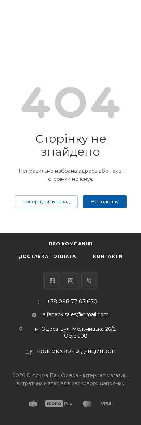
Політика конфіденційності (76, 351)
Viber (89, 280)
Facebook (52, 280)
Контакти (107, 256)
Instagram (70, 280)
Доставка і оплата (47, 256)
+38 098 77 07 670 (72, 301)
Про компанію (70, 243)
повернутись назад (46, 201)
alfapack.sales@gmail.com (76, 314)
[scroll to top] (106, 205)
